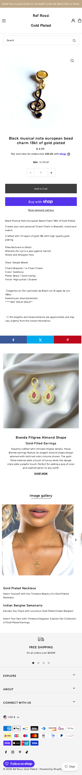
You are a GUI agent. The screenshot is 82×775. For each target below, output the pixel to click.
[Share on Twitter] (40, 340)
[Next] (75, 4)
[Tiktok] (27, 752)
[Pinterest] (20, 752)
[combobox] (41, 40)
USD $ (11, 717)
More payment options (41, 210)
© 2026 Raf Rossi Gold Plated (20, 769)
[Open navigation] (14, 20)
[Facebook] (6, 752)
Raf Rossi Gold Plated (41, 20)
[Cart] (79, 20)
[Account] (73, 20)
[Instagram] (12, 752)
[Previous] (7, 4)
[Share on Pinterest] (67, 340)
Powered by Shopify (51, 769)
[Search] (74, 40)
